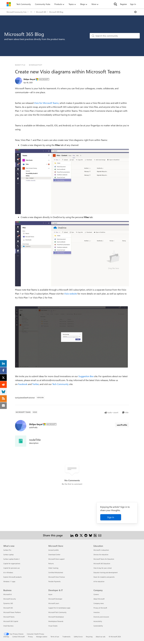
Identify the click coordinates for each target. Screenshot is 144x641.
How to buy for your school (103, 568)
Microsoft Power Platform (12, 612)
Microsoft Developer (55, 599)
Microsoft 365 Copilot (10, 621)
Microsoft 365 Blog (56, 12)
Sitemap (6, 637)
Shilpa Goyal (29, 79)
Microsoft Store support (56, 559)
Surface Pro (7, 550)
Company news (99, 603)
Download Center (54, 554)
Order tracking (53, 568)
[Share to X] (81, 535)
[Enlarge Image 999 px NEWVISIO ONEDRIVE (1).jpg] (72, 253)
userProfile (122, 425)
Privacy (30, 637)
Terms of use (55, 637)
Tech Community (60, 384)
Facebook (22, 384)
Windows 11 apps (9, 581)
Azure (50, 594)
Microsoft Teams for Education (104, 559)
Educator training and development (106, 572)
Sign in (110, 517)
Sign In (133, 4)
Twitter (35, 384)
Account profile (53, 550)
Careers (96, 594)
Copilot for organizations (11, 563)
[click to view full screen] (71, 336)
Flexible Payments (54, 581)
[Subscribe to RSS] (95, 535)
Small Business (8, 626)
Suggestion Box (86, 376)
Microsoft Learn (53, 603)
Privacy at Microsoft (100, 608)
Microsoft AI (7, 594)
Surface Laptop (8, 554)
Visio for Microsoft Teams (46, 102)
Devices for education (101, 554)
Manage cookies (41, 637)
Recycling (89, 637)
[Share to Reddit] (85, 535)
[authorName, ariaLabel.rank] (18, 80)
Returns (51, 563)
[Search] (115, 4)
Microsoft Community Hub (16, 12)
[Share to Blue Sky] (90, 535)
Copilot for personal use (11, 568)
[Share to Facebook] (76, 535)
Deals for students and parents (104, 577)
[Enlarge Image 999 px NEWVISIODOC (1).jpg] (72, 181)
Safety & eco (78, 637)
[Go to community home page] (9, 4)
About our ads (100, 637)
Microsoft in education (101, 550)
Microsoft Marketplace (56, 617)
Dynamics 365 (8, 603)
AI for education (99, 581)
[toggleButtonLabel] (135, 12)
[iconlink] (20, 441)
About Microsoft (99, 599)
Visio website (70, 293)
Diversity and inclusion (101, 617)
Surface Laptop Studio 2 (11, 559)
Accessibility (98, 621)
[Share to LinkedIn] (71, 535)
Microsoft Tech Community (57, 612)
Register (123, 4)
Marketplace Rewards (55, 621)
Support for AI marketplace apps (59, 608)
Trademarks (66, 637)
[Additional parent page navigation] (31, 12)
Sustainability (98, 626)
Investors (97, 612)
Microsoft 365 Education (102, 563)
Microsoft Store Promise (56, 577)
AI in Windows (8, 572)
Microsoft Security (9, 599)
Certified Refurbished (55, 572)
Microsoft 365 (41, 12)
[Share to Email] (99, 535)
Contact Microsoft (18, 637)
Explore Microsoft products (12, 577)
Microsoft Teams (8, 617)
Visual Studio (52, 626)
